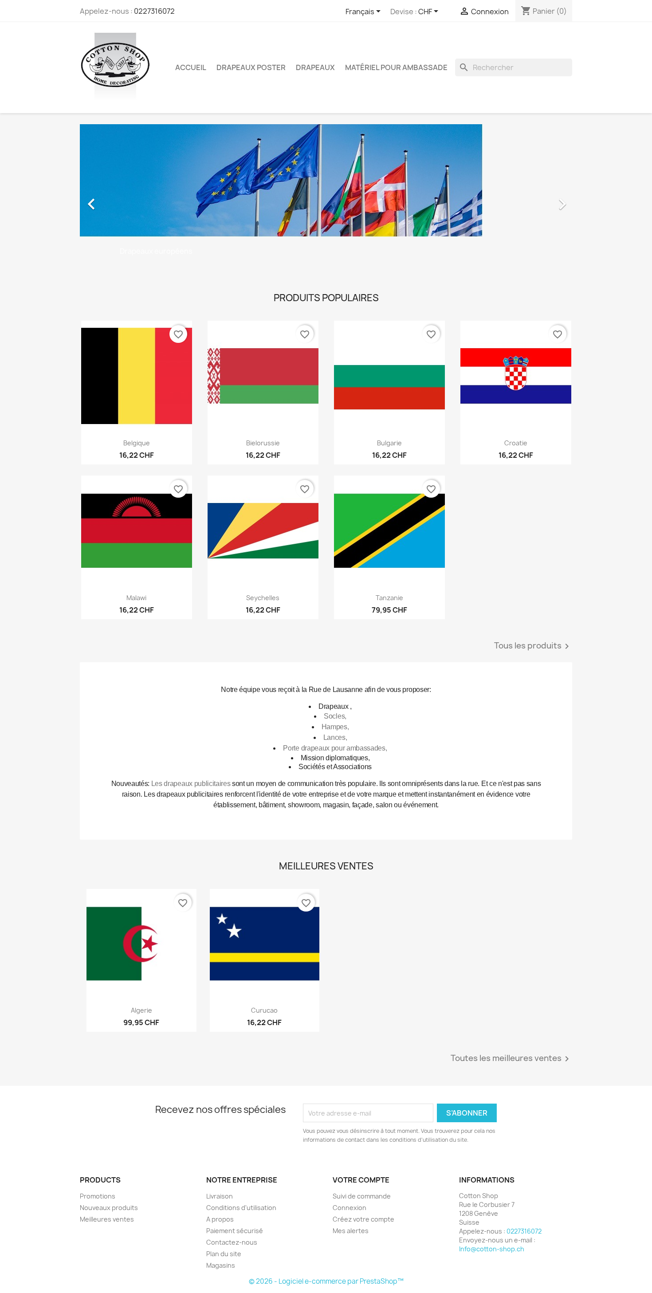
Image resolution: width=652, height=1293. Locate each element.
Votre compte (361, 1180)
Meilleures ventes (107, 1219)
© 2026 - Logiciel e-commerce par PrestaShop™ (326, 1281)
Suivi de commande (362, 1196)
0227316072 (154, 11)
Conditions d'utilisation (241, 1207)
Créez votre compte (363, 1219)
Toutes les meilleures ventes (511, 1058)
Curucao (264, 1010)
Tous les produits (533, 646)
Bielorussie (263, 443)
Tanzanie (389, 597)
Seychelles (262, 597)
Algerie (141, 1010)
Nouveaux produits (109, 1207)
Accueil (190, 67)
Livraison (219, 1196)
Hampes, (335, 727)
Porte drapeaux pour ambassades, (335, 748)
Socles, (335, 716)
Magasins (220, 1265)
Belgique (136, 443)
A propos (220, 1219)
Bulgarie (389, 443)
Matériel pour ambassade (396, 67)
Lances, (335, 737)
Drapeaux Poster (251, 67)
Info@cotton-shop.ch (491, 1249)
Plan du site (223, 1254)
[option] (326, 199)
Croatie (515, 443)
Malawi (136, 597)
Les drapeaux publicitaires (191, 783)
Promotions (97, 1196)
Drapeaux (315, 67)
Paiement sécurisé (234, 1230)
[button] (117, 199)
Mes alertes (351, 1230)
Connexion (349, 1207)
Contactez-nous (231, 1242)
